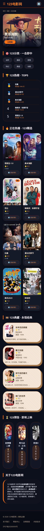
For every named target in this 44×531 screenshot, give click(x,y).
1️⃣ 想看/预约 (12, 172)
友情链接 (26, 522)
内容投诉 (37, 522)
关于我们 (6, 522)
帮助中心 (16, 522)
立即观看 (10, 42)
